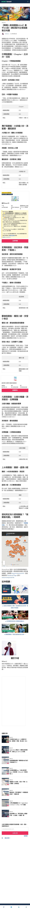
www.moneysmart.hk (8, 577)
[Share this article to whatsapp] (26, 907)
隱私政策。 (7, 838)
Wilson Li (7, 33)
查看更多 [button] (15, 390)
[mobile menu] (28, 1)
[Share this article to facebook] (3, 907)
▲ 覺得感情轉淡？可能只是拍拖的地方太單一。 (15, 634)
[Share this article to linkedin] (18, 907)
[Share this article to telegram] (11, 907)
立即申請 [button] (15, 241)
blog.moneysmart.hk (18, 573)
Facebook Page (12, 575)
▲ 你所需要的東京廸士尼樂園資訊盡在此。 (15, 621)
